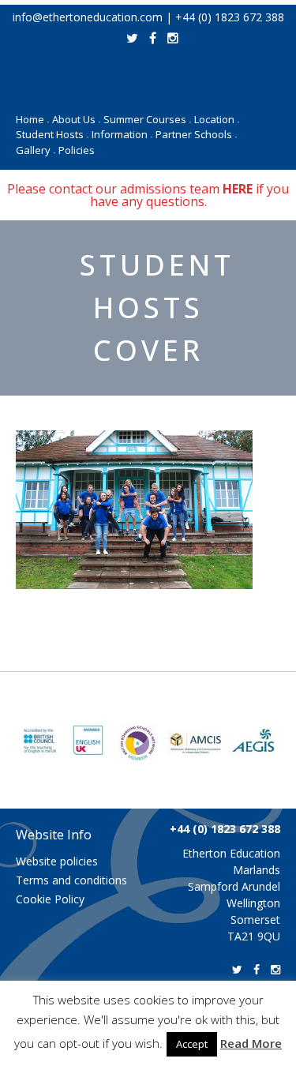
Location (216, 119)
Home (32, 119)
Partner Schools (196, 134)
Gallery (35, 150)
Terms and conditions (71, 880)
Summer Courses (147, 119)
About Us (76, 119)
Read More (251, 1043)
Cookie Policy (50, 898)
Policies (76, 150)
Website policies (57, 861)
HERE (238, 188)
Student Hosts (52, 134)
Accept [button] (192, 1044)
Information (122, 134)
